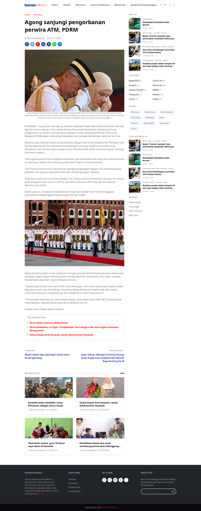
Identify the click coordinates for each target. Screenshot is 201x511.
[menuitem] (55, 5)
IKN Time (133, 215)
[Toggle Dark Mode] (170, 5)
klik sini (41, 493)
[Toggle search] (174, 4)
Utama (164, 33)
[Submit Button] (173, 491)
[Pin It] (38, 44)
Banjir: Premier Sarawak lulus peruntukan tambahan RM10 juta (158, 37)
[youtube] (121, 480)
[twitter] (115, 480)
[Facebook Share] (27, 44)
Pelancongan (147, 19)
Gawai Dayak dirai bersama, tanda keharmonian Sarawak (61, 334)
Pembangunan (148, 60)
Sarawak (157, 33)
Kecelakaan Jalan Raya (151, 46)
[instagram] (165, 5)
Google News (74, 487)
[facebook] (161, 5)
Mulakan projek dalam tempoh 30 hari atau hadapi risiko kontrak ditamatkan (159, 66)
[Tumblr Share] (49, 44)
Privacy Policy (74, 491)
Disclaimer (73, 483)
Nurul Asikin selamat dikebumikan (49, 322)
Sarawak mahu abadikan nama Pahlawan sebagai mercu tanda (45, 404)
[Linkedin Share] (43, 44)
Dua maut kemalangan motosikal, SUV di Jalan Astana (159, 51)
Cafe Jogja (134, 206)
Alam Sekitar (148, 33)
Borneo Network (108, 507)
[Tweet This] (32, 44)
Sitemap (72, 479)
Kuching (164, 46)
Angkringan (135, 202)
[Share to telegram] (60, 44)
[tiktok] (126, 480)
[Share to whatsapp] (54, 44)
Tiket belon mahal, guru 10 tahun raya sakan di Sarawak (46, 445)
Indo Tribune (135, 211)
